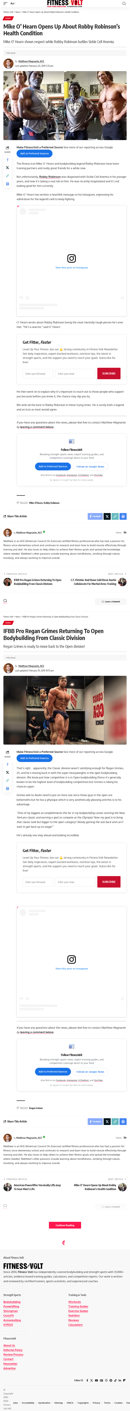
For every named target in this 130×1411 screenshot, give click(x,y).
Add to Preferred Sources (34, 153)
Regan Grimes (36, 1108)
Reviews (73, 1320)
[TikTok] (115, 1380)
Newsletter (10, 1363)
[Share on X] (7, 168)
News (8, 18)
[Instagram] (106, 1380)
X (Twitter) (83, 475)
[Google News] (101, 1380)
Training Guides (78, 1306)
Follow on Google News (90, 466)
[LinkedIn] (125, 532)
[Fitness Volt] (65, 3)
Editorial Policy (13, 1350)
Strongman (10, 1311)
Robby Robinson (50, 176)
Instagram (72, 475)
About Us (9, 1345)
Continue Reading (65, 1225)
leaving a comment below (36, 427)
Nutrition (74, 1315)
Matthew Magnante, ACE (31, 61)
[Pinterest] (111, 1380)
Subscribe (109, 373)
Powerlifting (11, 1306)
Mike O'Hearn (35, 502)
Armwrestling (12, 1320)
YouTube (98, 475)
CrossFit (8, 1315)
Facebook (61, 475)
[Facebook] (87, 1380)
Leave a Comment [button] (112, 601)
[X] (91, 1380)
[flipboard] (124, 1380)
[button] (6, 3)
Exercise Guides (78, 1311)
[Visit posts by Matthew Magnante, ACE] (7, 533)
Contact (8, 1359)
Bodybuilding (11, 1302)
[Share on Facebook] (7, 160)
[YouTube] (96, 1380)
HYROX (8, 1324)
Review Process (13, 1354)
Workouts (74, 1302)
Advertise (9, 1368)
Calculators (75, 1324)
